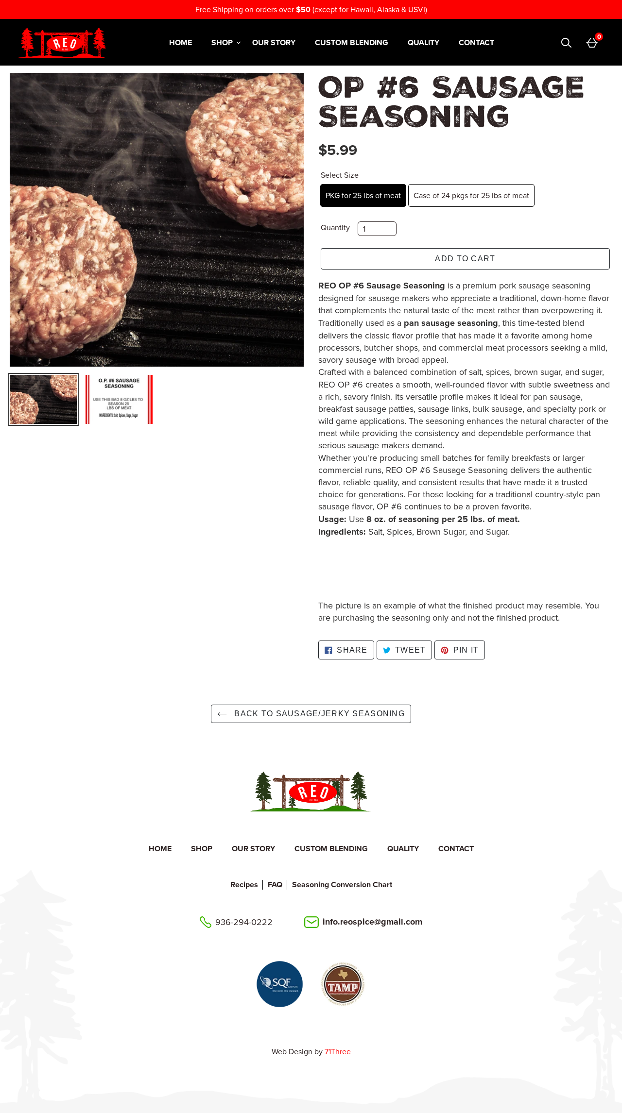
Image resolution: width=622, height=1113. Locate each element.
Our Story (273, 42)
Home (180, 42)
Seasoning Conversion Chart (342, 884)
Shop (222, 42)
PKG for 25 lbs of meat (363, 195)
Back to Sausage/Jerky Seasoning (318, 713)
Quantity (335, 227)
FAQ (275, 884)
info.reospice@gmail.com (372, 922)
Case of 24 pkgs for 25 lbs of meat (471, 195)
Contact (476, 42)
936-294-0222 (244, 922)
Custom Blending (351, 42)
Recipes (244, 884)
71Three (338, 1051)
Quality (423, 42)
